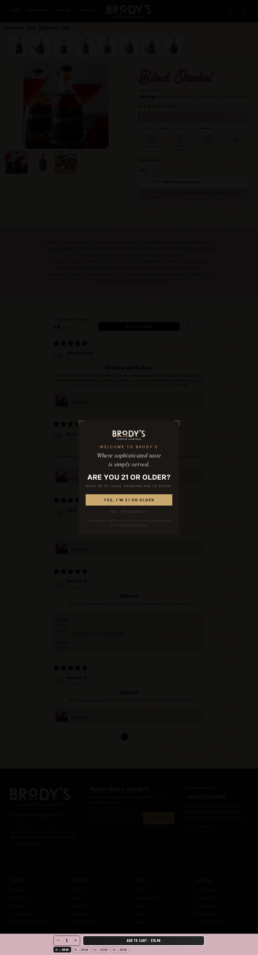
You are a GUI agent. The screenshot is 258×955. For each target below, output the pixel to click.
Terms (122, 525)
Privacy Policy (139, 525)
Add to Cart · (143, 940)
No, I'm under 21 (129, 512)
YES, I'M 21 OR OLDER (129, 500)
